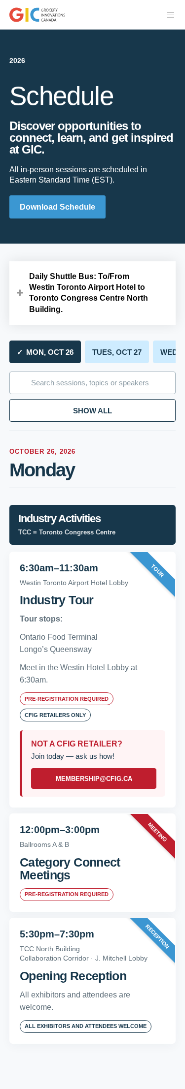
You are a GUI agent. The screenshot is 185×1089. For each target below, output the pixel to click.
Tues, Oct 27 (117, 352)
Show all (92, 410)
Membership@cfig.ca (94, 778)
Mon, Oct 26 (45, 352)
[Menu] (168, 15)
